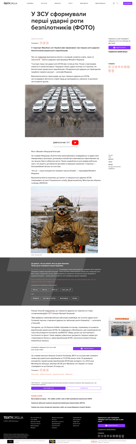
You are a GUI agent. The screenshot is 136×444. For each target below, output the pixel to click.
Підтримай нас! (77, 417)
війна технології (46, 374)
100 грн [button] (35, 290)
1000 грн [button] (54, 290)
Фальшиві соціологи (58, 421)
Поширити (35, 43)
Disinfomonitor (56, 426)
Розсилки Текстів (35, 423)
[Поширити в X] (44, 43)
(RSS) (35, 419)
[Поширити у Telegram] (47, 43)
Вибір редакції (35, 426)
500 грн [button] (44, 290)
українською (16, 436)
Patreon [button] (36, 298)
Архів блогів (76, 423)
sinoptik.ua (111, 168)
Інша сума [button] (65, 290)
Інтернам (54, 428)
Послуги (54, 419)
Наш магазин (77, 419)
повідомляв (50, 311)
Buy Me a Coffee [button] (49, 298)
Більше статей (36, 396)
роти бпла (35, 374)
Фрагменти (34, 421)
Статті (32, 419)
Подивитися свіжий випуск (117, 52)
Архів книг (76, 426)
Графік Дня (76, 421)
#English (33, 428)
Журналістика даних (57, 417)
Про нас (33, 417)
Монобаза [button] (64, 298)
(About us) (38, 417)
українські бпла (59, 374)
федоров (69, 374)
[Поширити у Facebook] (41, 43)
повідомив (42, 57)
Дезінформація (56, 423)
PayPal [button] (74, 298)
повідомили (66, 330)
